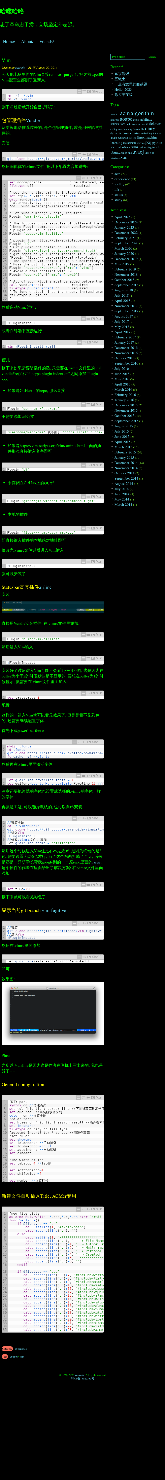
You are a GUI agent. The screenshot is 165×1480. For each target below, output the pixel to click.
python (157, 142)
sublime (126, 147)
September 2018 (126, 284)
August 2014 (123, 483)
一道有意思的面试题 (130, 84)
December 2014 (126, 462)
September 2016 (126, 363)
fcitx (155, 133)
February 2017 (125, 337)
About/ (27, 41)
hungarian (123, 137)
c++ (140, 124)
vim (22, 1356)
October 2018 (124, 279)
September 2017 (126, 310)
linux (141, 137)
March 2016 (123, 389)
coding (113, 129)
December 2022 (126, 232)
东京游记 (121, 73)
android (114, 119)
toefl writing (145, 147)
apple (136, 119)
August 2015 (123, 425)
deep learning (125, 129)
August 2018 (123, 290)
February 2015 (125, 452)
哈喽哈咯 (12, 10)
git (160, 133)
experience (21, 1348)
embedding (146, 133)
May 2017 (121, 326)
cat (143, 124)
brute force (131, 124)
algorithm (142, 113)
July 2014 (121, 488)
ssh (119, 147)
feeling (119, 184)
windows (115, 158)
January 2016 (124, 399)
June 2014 (121, 493)
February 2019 (125, 269)
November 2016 (126, 352)
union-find (126, 152)
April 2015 (122, 441)
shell (113, 147)
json (130, 137)
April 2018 (122, 300)
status (118, 194)
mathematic (129, 143)
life (134, 137)
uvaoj (138, 151)
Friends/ (46, 41)
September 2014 (126, 478)
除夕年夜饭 (123, 94)
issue (96, 862)
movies (140, 143)
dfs (142, 129)
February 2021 (125, 237)
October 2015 (124, 415)
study (118, 199)
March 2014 (123, 504)
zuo (123, 157)
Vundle (33, 120)
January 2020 (124, 253)
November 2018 (126, 274)
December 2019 (126, 258)
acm (125, 113)
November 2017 (126, 305)
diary (150, 128)
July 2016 (121, 368)
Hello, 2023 (123, 89)
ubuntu (14, 1356)
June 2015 (121, 436)
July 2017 (121, 321)
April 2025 (122, 216)
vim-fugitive (54, 910)
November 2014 (126, 467)
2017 (117, 114)
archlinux (146, 119)
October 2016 (124, 358)
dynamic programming (125, 133)
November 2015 (126, 410)
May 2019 (121, 263)
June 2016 (121, 373)
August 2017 (123, 316)
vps (152, 152)
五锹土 (119, 78)
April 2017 (122, 331)
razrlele (20, 67)
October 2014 (124, 473)
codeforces (153, 123)
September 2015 (126, 420)
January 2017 (124, 342)
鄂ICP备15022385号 (82, 1378)
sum (134, 146)
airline (45, 587)
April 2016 (122, 384)
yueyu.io (80, 1375)
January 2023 (124, 227)
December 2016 (126, 347)
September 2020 (126, 242)
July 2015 (121, 431)
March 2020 (123, 248)
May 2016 (121, 378)
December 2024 (126, 222)
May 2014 (121, 499)
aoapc (126, 118)
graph (113, 137)
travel (155, 147)
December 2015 (126, 405)
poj (148, 142)
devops (136, 129)
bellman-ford (117, 124)
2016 (112, 114)
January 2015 (124, 457)
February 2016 (125, 394)
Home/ (9, 41)
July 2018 (121, 295)
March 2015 (123, 446)
